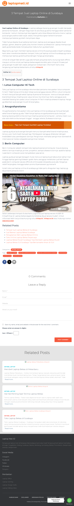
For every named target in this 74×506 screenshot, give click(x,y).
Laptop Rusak (7, 256)
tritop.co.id (49, 218)
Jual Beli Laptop (11, 253)
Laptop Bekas (62, 253)
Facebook (5, 460)
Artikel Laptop (16, 249)
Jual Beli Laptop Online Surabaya (47, 253)
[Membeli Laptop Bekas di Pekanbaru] (37, 362)
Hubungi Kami (13, 497)
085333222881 (8, 221)
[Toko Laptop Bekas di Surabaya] (37, 411)
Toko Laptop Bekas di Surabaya (18, 418)
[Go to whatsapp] (69, 500)
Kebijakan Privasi (38, 497)
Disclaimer (25, 497)
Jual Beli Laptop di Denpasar (27, 253)
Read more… (9, 379)
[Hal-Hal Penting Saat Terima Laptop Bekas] (37, 386)
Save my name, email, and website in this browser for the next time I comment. (32, 324)
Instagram (5, 457)
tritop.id (39, 67)
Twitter (4, 463)
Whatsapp (5, 466)
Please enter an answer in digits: (14, 328)
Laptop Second (17, 256)
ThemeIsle (44, 501)
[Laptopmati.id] (16, 3)
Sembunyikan (15, 72)
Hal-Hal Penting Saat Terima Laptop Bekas (23, 394)
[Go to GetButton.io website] (69, 504)
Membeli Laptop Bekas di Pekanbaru (21, 369)
